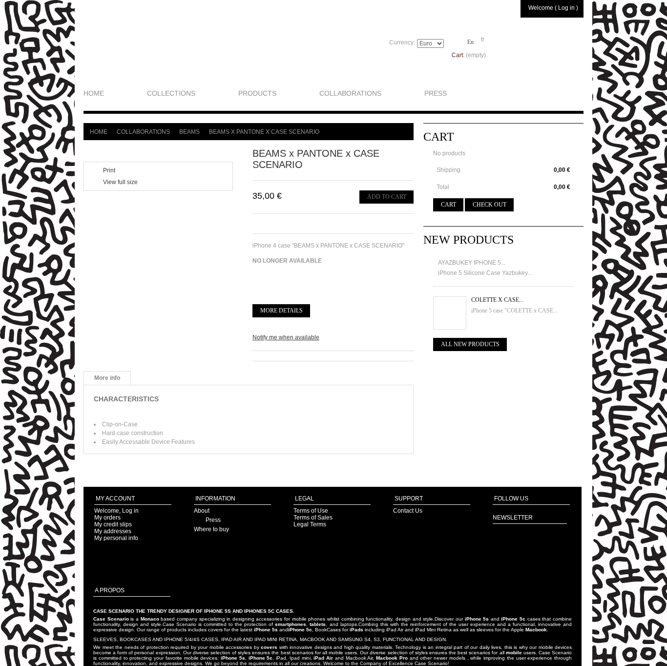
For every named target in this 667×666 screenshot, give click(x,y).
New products (468, 239)
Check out (489, 204)
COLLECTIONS (171, 93)
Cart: (469, 55)
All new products (470, 344)
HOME (93, 93)
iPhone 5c (513, 619)
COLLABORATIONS (350, 93)
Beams (189, 131)
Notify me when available (285, 337)
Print (109, 170)
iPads (356, 629)
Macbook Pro (392, 658)
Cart (438, 136)
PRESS (435, 93)
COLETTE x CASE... (497, 299)
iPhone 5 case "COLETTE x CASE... (514, 310)
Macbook (536, 629)
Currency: (402, 42)
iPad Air (323, 658)
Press (213, 520)
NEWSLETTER (513, 517)
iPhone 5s (477, 619)
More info (107, 378)
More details (281, 310)
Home (98, 131)
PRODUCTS (257, 93)
